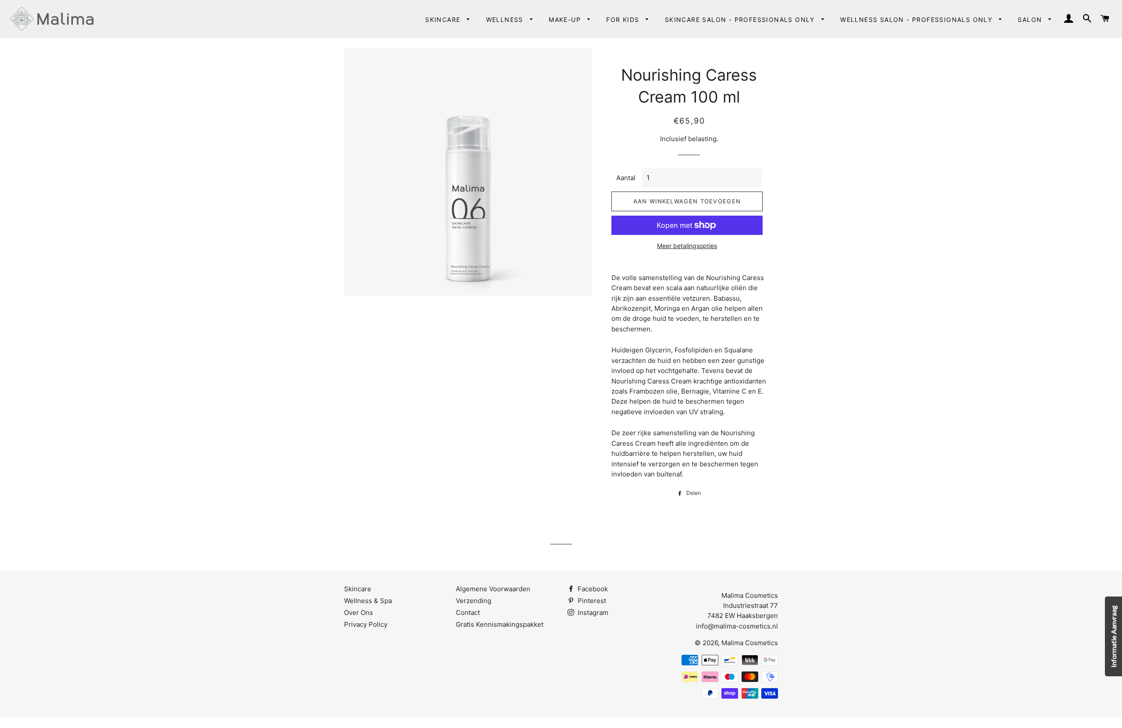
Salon (1031, 19)
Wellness (506, 19)
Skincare (444, 19)
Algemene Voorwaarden (493, 589)
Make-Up (566, 19)
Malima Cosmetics (749, 643)
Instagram (592, 612)
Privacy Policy (365, 624)
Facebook (592, 589)
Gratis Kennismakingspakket (499, 624)
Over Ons (358, 612)
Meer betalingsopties (687, 245)
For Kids (624, 19)
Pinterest (591, 601)
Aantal (626, 178)
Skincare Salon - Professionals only (741, 19)
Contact (468, 612)
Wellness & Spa (368, 601)
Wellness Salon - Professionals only (917, 19)
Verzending (473, 601)
